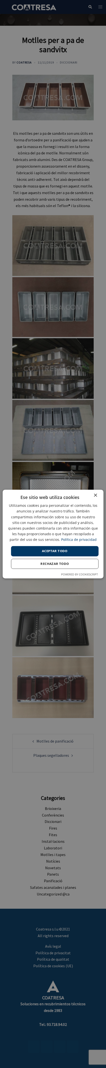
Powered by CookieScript (79, 574)
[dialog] (53, 534)
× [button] (95, 495)
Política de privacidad (79, 539)
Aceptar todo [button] (55, 551)
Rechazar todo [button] (54, 563)
